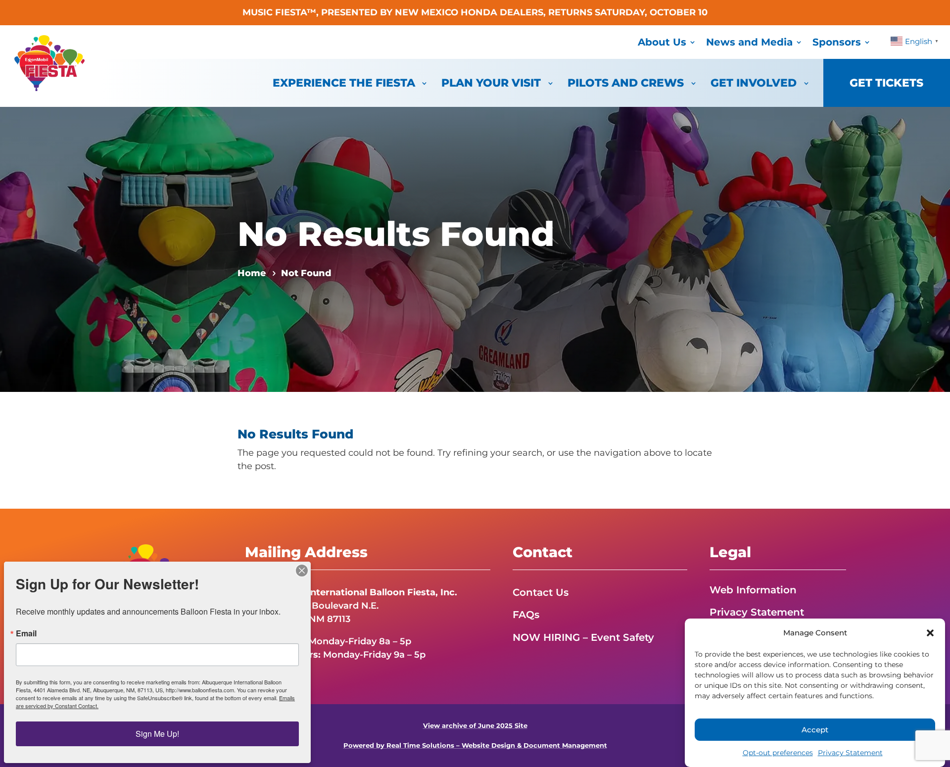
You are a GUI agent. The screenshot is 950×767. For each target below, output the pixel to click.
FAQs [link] (526, 615)
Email (26, 633)
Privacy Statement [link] (850, 752)
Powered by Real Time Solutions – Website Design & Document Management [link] (475, 745)
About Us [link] (662, 42)
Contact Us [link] (541, 592)
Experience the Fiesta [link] (344, 83)
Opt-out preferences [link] (778, 752)
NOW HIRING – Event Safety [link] (583, 637)
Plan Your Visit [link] (491, 83)
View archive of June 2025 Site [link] (475, 725)
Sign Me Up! (157, 733)
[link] (49, 88)
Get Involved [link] (754, 83)
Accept (815, 729)
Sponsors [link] (836, 42)
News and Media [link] (749, 42)
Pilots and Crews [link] (626, 83)
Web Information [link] (753, 590)
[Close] (302, 570)
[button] (930, 633)
